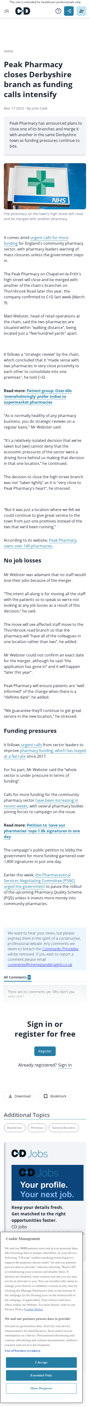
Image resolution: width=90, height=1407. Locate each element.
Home (8, 51)
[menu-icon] (7, 11)
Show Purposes (41, 1388)
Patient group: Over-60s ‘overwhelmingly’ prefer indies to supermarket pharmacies (38, 396)
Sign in (65, 1065)
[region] (41, 1317)
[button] (58, 11)
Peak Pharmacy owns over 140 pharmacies (40, 543)
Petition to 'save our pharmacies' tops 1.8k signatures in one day (42, 831)
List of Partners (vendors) (22, 1350)
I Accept (41, 1362)
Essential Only (41, 1375)
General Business (64, 1128)
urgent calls (31, 744)
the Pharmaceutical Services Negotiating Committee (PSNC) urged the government (39, 880)
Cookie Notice (33, 1309)
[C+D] (22, 11)
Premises (37, 1128)
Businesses (14, 1128)
